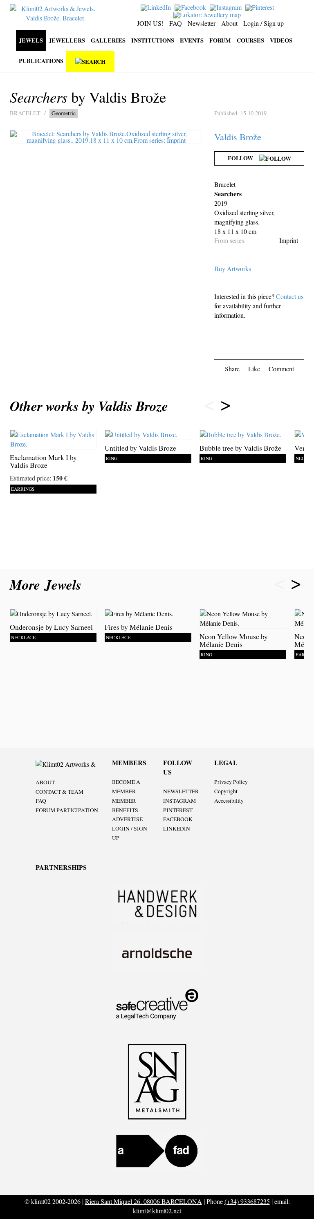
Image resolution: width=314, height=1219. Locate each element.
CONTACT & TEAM (59, 791)
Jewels (31, 40)
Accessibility (229, 800)
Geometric (64, 113)
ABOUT (45, 782)
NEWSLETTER (181, 791)
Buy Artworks (232, 268)
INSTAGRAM (179, 800)
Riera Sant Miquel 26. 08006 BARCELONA (143, 1201)
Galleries (108, 40)
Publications (41, 60)
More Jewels (48, 584)
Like (254, 368)
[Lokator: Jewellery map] (208, 13)
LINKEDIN (176, 828)
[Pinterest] (260, 6)
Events (192, 40)
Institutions (152, 40)
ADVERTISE (127, 819)
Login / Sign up (263, 23)
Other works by (89, 405)
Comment (281, 368)
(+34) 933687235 (247, 1201)
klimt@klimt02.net (157, 1210)
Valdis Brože (237, 136)
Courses (250, 40)
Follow (243, 158)
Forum (220, 40)
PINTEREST (178, 810)
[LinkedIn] (157, 6)
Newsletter (201, 23)
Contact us (289, 296)
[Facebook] (191, 6)
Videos (281, 40)
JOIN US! (150, 23)
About (229, 23)
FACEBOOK (178, 819)
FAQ (175, 23)
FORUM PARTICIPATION (67, 810)
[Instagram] (227, 6)
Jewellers (67, 40)
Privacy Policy (231, 782)
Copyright (226, 791)
